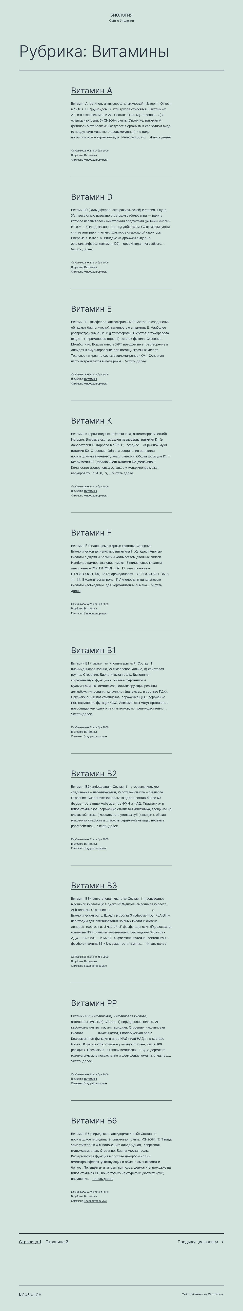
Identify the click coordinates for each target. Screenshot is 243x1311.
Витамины (90, 155)
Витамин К (91, 421)
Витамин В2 (94, 773)
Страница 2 (56, 1241)
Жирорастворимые (95, 159)
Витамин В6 (94, 1120)
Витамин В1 (93, 650)
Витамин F (91, 532)
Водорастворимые (95, 736)
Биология (121, 15)
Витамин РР (94, 1003)
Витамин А (91, 90)
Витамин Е (91, 309)
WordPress (215, 1294)
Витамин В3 (94, 885)
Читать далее (160, 137)
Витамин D (92, 197)
